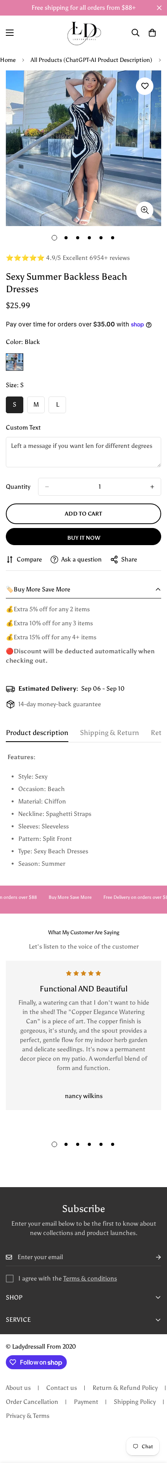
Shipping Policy (135, 1401)
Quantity (18, 486)
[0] (152, 33)
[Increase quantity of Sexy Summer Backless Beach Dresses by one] (152, 486)
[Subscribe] (152, 1257)
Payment (86, 1401)
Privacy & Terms (27, 1415)
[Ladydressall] (83, 33)
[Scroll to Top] (153, 1422)
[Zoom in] (144, 210)
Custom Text (23, 427)
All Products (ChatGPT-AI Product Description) (91, 59)
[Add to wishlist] (144, 86)
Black (14, 362)
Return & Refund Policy (125, 1387)
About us (18, 1387)
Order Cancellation (32, 1401)
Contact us (61, 1387)
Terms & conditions (90, 1278)
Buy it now (83, 538)
